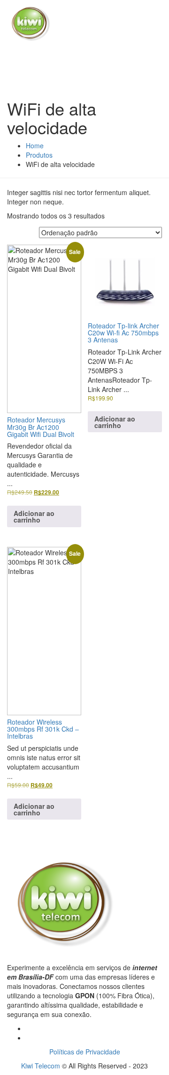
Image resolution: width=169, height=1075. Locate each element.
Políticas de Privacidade (84, 1051)
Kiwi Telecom (40, 1065)
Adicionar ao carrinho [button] (34, 516)
